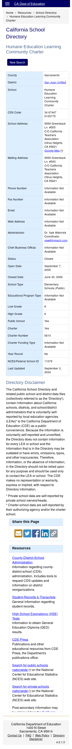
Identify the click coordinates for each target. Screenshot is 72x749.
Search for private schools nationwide (30, 688)
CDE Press (20, 639)
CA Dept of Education (29, 3)
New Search (17, 62)
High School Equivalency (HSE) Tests (35, 616)
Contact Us (15, 735)
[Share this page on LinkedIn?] (45, 533)
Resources (24, 13)
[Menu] (7, 3)
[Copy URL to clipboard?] (54, 533)
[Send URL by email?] (18, 533)
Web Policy (42, 735)
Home (9, 13)
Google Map (52, 150)
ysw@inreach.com (55, 240)
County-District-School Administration (28, 559)
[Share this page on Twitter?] (27, 533)
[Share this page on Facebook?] (36, 533)
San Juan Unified (55, 82)
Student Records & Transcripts (33, 597)
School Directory (46, 13)
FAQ (28, 735)
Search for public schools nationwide (30, 667)
